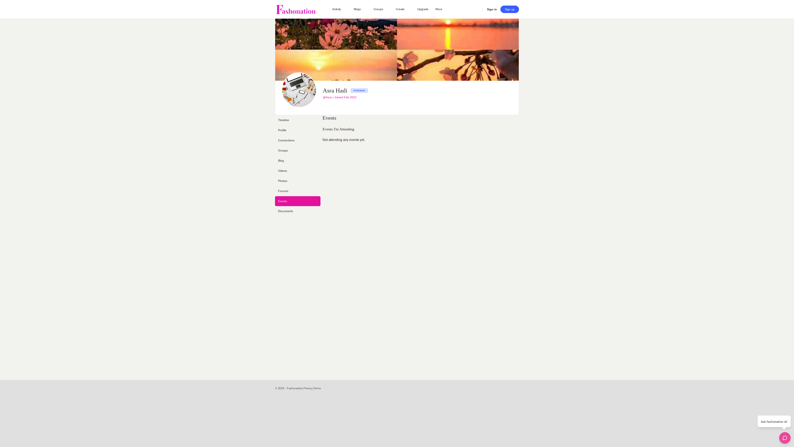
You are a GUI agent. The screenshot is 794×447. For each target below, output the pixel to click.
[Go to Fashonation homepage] (295, 9)
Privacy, (308, 388)
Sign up (510, 9)
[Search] (477, 9)
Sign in (492, 9)
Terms (317, 388)
